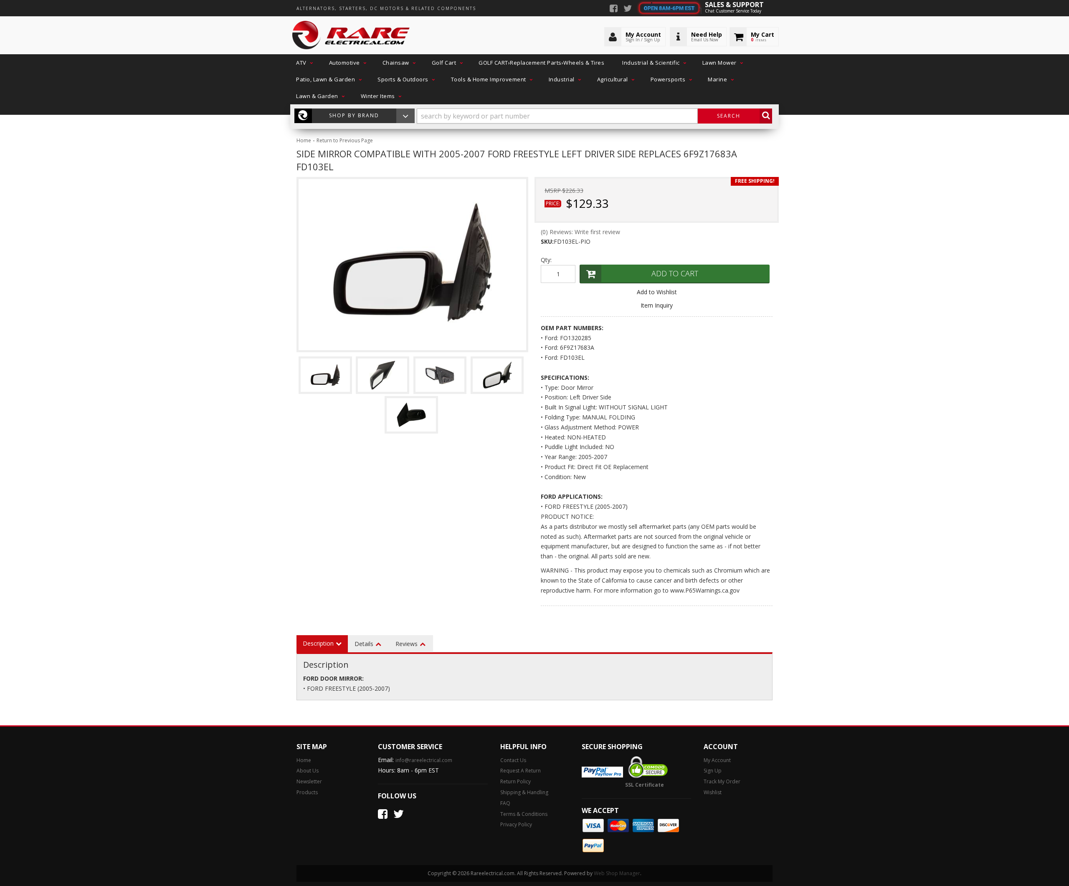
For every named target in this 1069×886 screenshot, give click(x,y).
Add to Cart (674, 273)
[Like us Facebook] (614, 9)
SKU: (547, 241)
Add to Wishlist (657, 292)
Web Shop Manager (617, 873)
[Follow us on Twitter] (627, 9)
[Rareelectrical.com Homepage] (351, 35)
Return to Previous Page (345, 140)
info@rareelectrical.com (423, 760)
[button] (303, 62)
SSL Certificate (644, 784)
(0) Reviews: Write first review (580, 232)
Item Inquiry (657, 305)
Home (303, 140)
